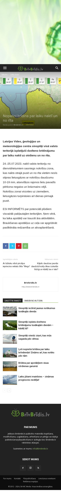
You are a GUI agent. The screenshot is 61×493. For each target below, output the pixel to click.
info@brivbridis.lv (40, 448)
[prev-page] (4, 390)
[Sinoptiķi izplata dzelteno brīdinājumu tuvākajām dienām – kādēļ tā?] (10, 325)
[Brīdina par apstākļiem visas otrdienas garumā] (10, 366)
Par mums (7, 478)
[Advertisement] (30, 32)
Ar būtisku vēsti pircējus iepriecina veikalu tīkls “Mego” (16, 265)
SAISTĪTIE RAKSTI (13, 301)
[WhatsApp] (25, 246)
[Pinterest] (19, 246)
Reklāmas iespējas (30, 481)
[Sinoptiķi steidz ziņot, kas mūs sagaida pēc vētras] (10, 339)
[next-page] (9, 390)
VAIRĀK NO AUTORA (33, 301)
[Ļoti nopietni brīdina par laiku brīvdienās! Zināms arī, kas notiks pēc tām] (10, 352)
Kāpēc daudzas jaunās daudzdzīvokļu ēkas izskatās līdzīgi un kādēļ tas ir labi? (44, 266)
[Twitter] (12, 246)
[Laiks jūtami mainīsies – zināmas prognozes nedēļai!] (10, 380)
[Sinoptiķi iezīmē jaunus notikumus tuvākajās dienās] (10, 311)
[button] (4, 68)
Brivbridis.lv (18, 125)
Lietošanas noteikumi (46, 478)
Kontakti (17, 478)
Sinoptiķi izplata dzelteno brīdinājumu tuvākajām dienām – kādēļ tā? (35, 325)
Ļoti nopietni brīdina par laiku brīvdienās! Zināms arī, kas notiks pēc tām (36, 352)
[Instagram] (30, 468)
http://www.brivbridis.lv (30, 287)
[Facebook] (6, 246)
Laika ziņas (14, 74)
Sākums (4, 74)
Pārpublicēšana (29, 478)
